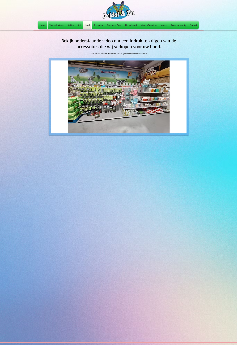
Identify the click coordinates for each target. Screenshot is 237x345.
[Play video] (119, 97)
